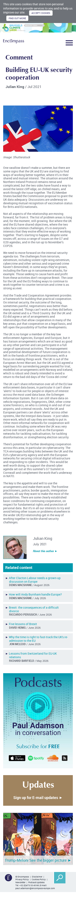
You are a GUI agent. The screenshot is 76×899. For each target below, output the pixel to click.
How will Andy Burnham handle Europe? (35, 594)
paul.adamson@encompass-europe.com (35, 888)
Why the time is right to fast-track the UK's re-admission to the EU (38, 639)
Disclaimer (37, 876)
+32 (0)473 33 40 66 (29, 885)
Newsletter (20, 882)
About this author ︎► (45, 551)
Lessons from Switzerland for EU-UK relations (33, 655)
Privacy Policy (22, 879)
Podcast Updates (36, 882)
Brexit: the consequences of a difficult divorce (34, 609)
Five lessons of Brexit (23, 624)
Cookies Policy (39, 879)
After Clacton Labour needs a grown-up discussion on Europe (35, 580)
